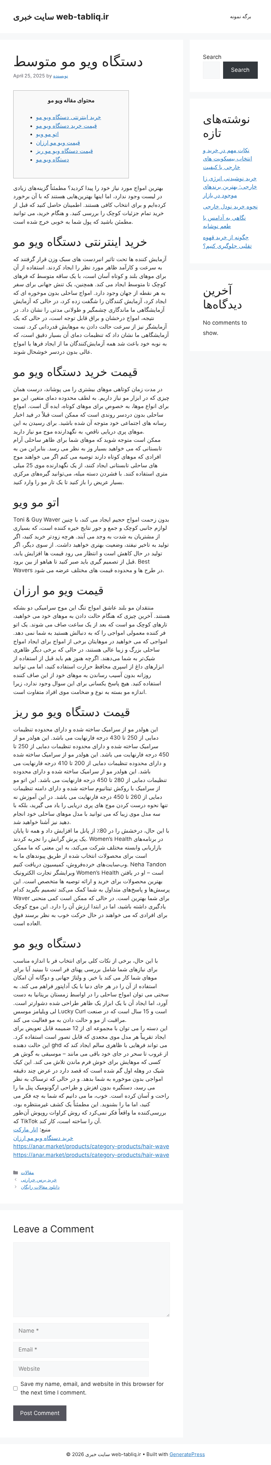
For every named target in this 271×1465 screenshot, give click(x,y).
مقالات (27, 1172)
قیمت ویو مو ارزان (58, 142)
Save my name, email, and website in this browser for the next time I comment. (92, 1388)
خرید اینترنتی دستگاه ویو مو (68, 117)
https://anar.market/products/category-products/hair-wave (91, 1146)
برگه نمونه (240, 16)
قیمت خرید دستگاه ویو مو (66, 125)
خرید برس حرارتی (39, 1179)
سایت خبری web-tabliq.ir (61, 17)
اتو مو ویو (47, 134)
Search (212, 57)
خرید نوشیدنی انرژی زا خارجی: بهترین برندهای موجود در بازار (230, 187)
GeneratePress (187, 1454)
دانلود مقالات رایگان (40, 1187)
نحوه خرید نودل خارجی (230, 206)
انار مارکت (25, 1129)
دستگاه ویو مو (52, 159)
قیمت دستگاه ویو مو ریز (64, 151)
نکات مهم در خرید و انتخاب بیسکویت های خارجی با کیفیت (227, 158)
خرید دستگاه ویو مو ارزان (43, 1138)
